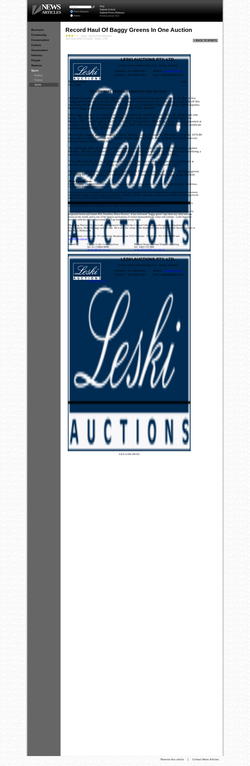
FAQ (102, 6)
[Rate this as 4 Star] (75, 35)
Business (37, 29)
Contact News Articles (205, 759)
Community (38, 34)
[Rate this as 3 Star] (72, 35)
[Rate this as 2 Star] (69, 35)
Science (36, 65)
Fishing (38, 80)
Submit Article (107, 9)
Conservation (40, 40)
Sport (34, 70)
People (35, 60)
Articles (76, 15)
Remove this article (172, 759)
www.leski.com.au (172, 71)
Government (39, 50)
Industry (36, 55)
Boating (38, 75)
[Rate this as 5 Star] (77, 35)
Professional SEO (109, 15)
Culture (36, 45)
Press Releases (81, 11)
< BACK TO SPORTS (205, 40)
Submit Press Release (112, 12)
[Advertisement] (174, 11)
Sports (37, 84)
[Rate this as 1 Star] (66, 35)
